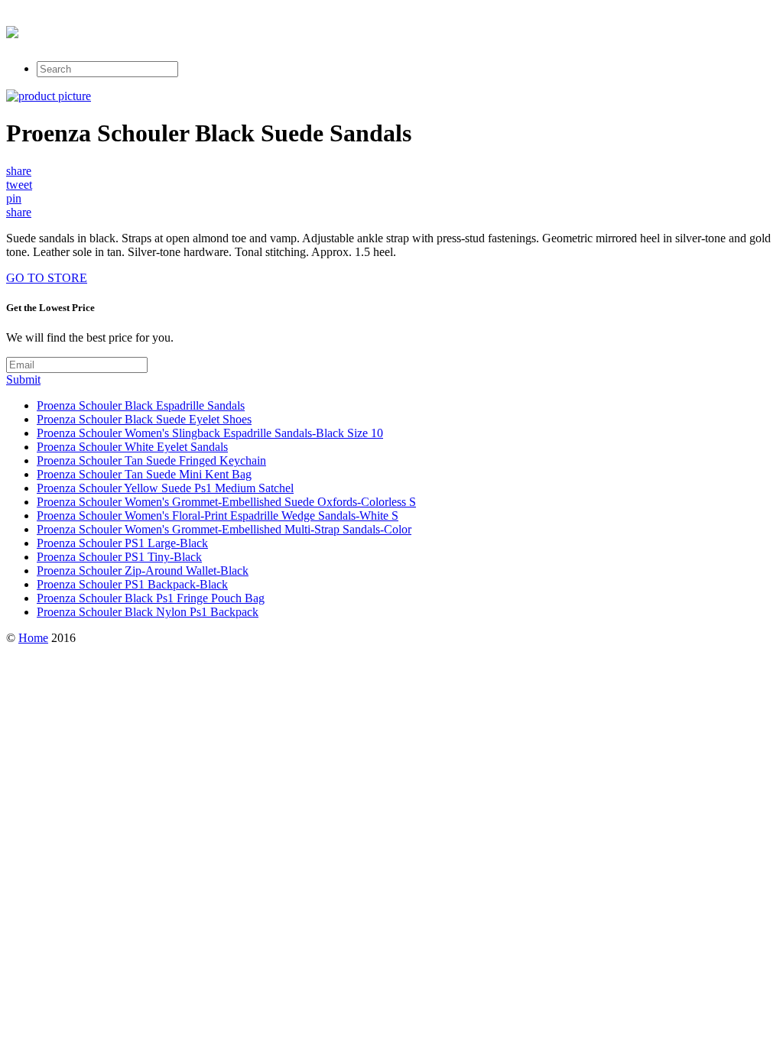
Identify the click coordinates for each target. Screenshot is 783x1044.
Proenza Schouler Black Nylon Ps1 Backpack (147, 611)
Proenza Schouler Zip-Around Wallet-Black (143, 570)
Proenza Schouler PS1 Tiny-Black (119, 556)
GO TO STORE (46, 277)
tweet (19, 184)
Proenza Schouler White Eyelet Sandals (132, 446)
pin (13, 198)
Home (33, 637)
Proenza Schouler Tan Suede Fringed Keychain (151, 460)
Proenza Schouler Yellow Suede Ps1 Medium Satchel (165, 487)
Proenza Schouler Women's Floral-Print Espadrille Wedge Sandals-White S (217, 515)
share (18, 170)
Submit (23, 379)
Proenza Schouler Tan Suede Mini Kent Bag (144, 474)
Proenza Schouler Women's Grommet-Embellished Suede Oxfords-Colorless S (226, 501)
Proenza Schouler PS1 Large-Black (122, 543)
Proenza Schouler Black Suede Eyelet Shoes (144, 419)
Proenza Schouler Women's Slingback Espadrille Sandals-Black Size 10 (210, 432)
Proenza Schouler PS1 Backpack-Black (132, 584)
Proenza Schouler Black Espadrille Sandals (141, 405)
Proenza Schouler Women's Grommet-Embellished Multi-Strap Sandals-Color (224, 529)
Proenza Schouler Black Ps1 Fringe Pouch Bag (151, 598)
